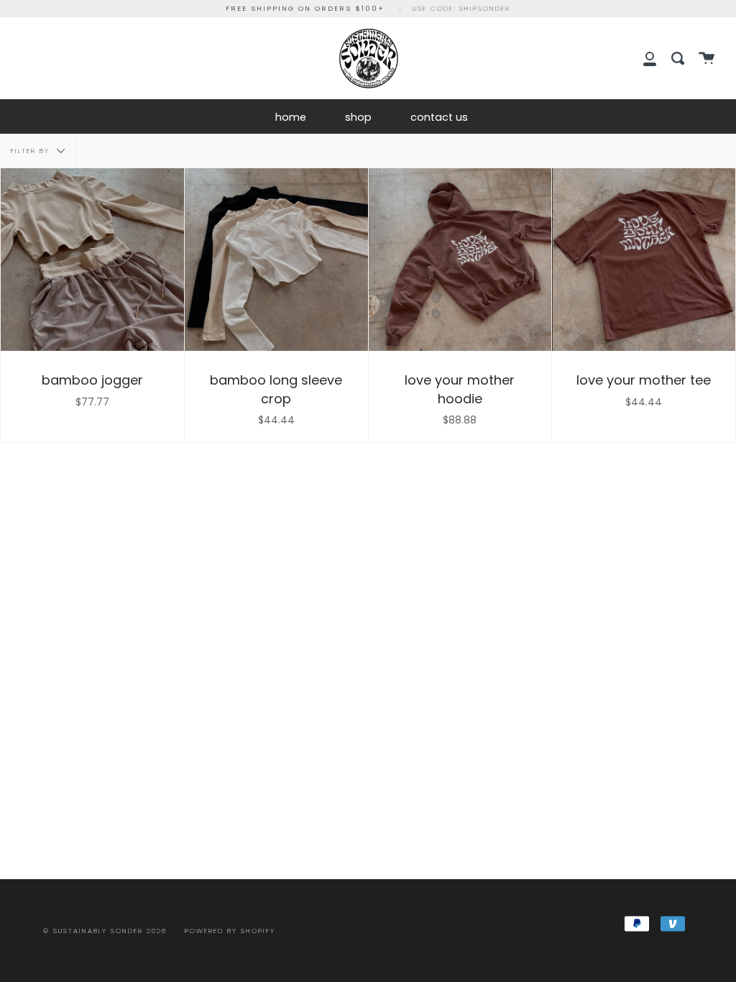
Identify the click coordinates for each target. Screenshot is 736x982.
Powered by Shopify (230, 930)
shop (358, 117)
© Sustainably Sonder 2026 (105, 930)
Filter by (32, 150)
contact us (439, 117)
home (290, 117)
